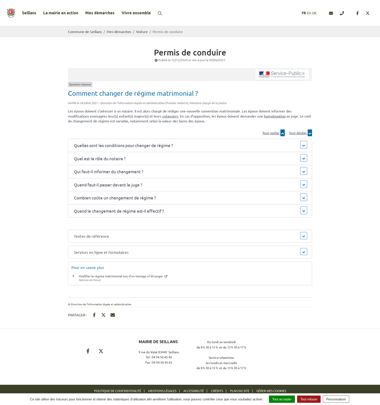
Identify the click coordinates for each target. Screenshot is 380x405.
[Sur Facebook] (94, 314)
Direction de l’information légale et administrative (101, 304)
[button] (190, 145)
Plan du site (239, 391)
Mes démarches (100, 13)
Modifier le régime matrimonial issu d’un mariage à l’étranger (121, 276)
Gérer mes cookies (271, 391)
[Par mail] (112, 314)
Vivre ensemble (136, 13)
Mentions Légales (162, 391)
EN (309, 13)
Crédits (217, 391)
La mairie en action (60, 13)
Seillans (29, 13)
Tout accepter (282, 399)
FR (304, 13)
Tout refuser (308, 399)
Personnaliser (336, 399)
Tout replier (271, 133)
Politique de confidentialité (117, 391)
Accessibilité (193, 391)
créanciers (170, 116)
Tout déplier (298, 133)
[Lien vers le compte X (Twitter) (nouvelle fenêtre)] (367, 13)
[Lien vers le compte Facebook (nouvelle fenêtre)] (357, 13)
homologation (275, 116)
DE (314, 13)
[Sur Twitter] (103, 314)
